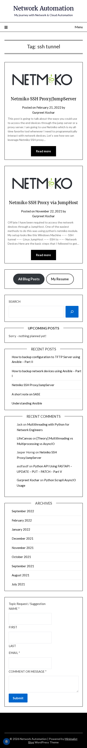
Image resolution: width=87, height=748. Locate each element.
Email (14, 652)
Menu (79, 27)
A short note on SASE (26, 394)
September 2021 (23, 566)
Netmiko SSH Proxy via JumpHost (43, 202)
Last (12, 646)
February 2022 (22, 520)
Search (14, 301)
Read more (43, 151)
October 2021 (21, 557)
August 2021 (20, 575)
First (13, 627)
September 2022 (23, 511)
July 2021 (18, 584)
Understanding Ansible (27, 403)
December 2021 (22, 538)
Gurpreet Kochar (43, 112)
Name (14, 608)
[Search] (72, 312)
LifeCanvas (24, 438)
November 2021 (23, 548)
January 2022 (21, 529)
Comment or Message (28, 671)
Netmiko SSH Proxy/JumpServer (43, 98)
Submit (18, 698)
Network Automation (43, 8)
